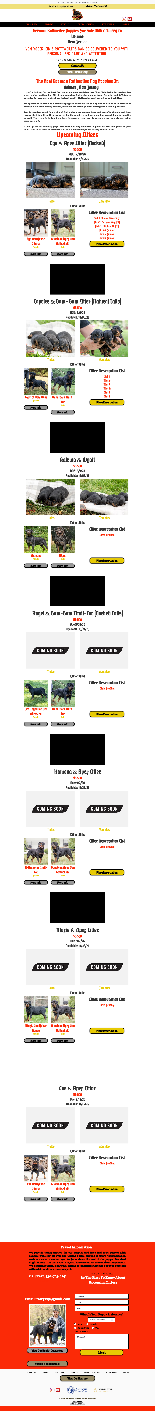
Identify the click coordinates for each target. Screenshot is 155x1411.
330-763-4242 (100, 6)
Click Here (117, 98)
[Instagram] (124, 19)
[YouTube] (130, 19)
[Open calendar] (112, 1320)
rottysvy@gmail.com (64, 6)
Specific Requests (82, 1331)
